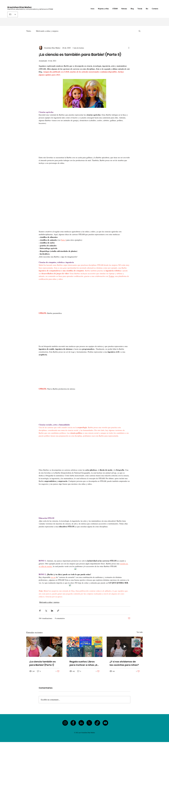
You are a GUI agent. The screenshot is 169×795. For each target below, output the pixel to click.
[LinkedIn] (81, 723)
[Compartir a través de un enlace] (58, 610)
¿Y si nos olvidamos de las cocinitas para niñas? (124, 663)
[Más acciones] (128, 47)
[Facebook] (73, 723)
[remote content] (84, 140)
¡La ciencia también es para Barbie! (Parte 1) (42, 663)
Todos (28, 31)
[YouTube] (105, 723)
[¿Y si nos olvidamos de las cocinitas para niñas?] (125, 647)
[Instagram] (65, 723)
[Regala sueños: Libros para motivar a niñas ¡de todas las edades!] (85, 647)
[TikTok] (97, 723)
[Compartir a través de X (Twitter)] (46, 610)
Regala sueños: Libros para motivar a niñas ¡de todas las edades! (84, 663)
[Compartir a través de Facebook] (40, 610)
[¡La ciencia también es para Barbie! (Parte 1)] (44, 647)
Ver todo (140, 632)
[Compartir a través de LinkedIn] (52, 610)
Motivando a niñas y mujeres (47, 31)
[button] (139, 31)
